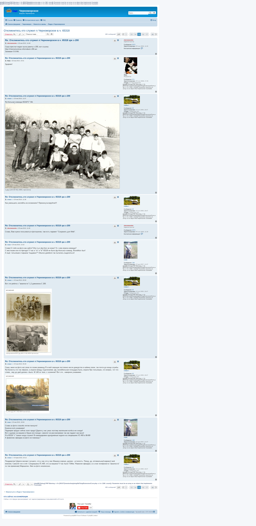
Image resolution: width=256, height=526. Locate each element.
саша (125, 259)
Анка (125, 75)
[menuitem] (17, 20)
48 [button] (152, 34)
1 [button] (126, 34)
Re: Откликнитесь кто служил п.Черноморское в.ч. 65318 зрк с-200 (42, 40)
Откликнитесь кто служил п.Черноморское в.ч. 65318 (37, 30)
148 (133, 262)
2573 (133, 44)
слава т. (126, 105)
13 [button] (131, 34)
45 (133, 108)
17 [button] (147, 34)
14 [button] (135, 34)
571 (133, 79)
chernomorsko (128, 40)
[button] (119, 34)
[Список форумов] (11, 10)
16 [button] (143, 34)
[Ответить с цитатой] (115, 40)
